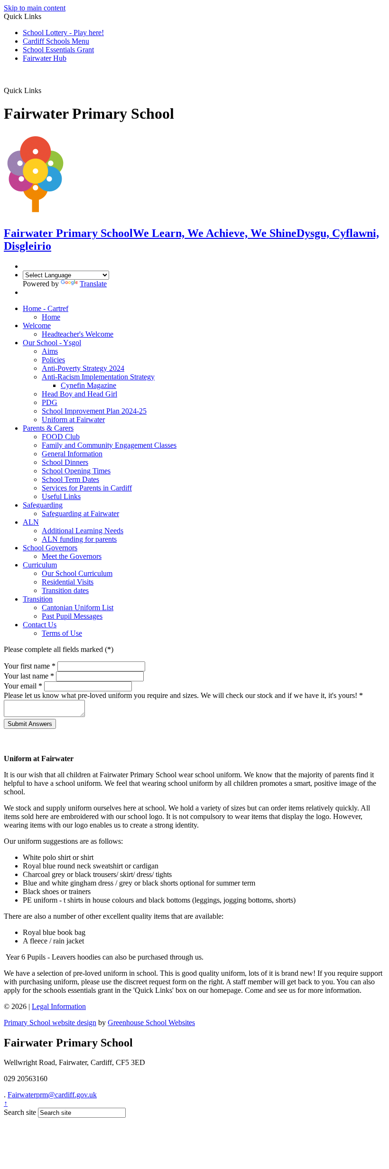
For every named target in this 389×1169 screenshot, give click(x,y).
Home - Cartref (45, 308)
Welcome (37, 325)
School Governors (50, 548)
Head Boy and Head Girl (79, 394)
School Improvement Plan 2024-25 (94, 411)
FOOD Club (61, 437)
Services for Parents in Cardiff (87, 488)
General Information (72, 454)
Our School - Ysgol (52, 343)
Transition (38, 599)
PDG (49, 402)
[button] (44, 90)
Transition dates (65, 590)
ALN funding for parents (79, 539)
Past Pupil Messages (72, 616)
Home (51, 317)
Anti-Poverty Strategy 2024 (83, 368)
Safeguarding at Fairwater (80, 513)
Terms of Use (62, 633)
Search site (20, 1112)
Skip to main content (34, 8)
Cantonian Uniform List (77, 607)
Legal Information (59, 1006)
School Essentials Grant (58, 50)
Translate (93, 284)
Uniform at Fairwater (73, 419)
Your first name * (30, 666)
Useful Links (61, 496)
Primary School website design (50, 1022)
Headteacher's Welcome (77, 334)
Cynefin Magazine (88, 385)
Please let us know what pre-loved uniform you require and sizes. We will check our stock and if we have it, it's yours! (183, 695)
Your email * (23, 686)
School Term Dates (70, 479)
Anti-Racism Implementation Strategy (98, 377)
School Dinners (65, 462)
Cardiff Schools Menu (56, 41)
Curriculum (40, 565)
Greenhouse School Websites (151, 1022)
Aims (50, 351)
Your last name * (29, 676)
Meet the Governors (72, 556)
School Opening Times (76, 471)
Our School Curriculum (77, 573)
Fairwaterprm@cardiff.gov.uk (52, 1095)
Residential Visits (67, 582)
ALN (31, 522)
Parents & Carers (48, 428)
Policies (53, 360)
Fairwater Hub (44, 58)
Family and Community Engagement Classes (109, 445)
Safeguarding (43, 505)
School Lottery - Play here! (63, 32)
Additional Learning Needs (82, 531)
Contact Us (39, 625)
